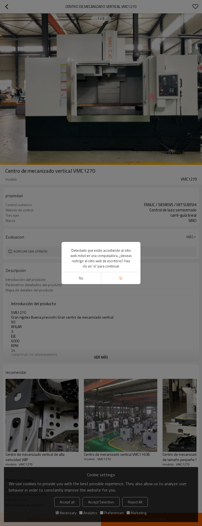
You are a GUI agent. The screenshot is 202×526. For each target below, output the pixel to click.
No (81, 278)
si (120, 278)
